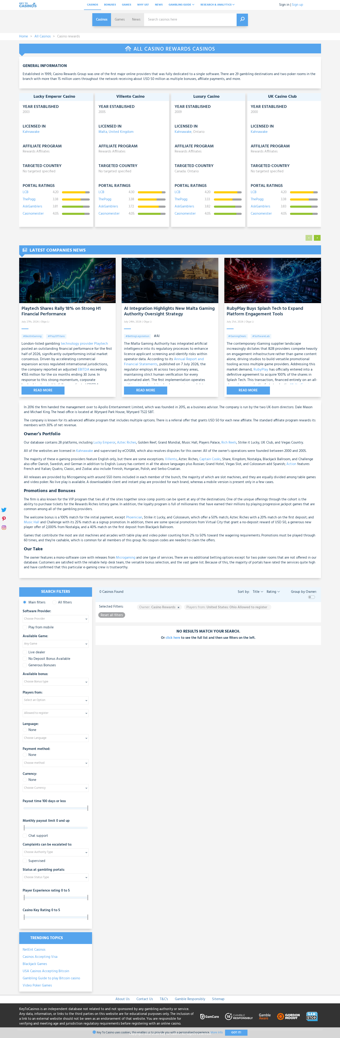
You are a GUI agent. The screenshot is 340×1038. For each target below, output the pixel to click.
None (32, 730)
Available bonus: (35, 674)
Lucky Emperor (104, 442)
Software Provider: (37, 611)
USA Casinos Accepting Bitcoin (46, 971)
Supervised (36, 861)
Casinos (92, 5)
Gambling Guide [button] (180, 5)
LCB (25, 192)
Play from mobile (41, 627)
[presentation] (309, 238)
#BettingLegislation (137, 336)
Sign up (297, 5)
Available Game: (35, 636)
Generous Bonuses (42, 665)
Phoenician (133, 517)
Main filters (36, 602)
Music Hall (31, 522)
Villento (170, 459)
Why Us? (143, 5)
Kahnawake (31, 132)
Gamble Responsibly (190, 999)
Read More (43, 390)
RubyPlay (260, 370)
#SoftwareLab (261, 336)
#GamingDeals (237, 336)
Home (23, 36)
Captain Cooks (209, 459)
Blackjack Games (35, 964)
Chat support (38, 836)
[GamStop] (312, 1016)
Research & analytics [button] (216, 5)
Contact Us (144, 999)
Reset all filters (112, 615)
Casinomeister (33, 213)
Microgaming (125, 557)
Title (256, 592)
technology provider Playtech (84, 344)
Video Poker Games (37, 985)
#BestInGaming (32, 336)
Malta (103, 132)
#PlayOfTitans (56, 336)
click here (173, 638)
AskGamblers (32, 206)
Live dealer (36, 652)
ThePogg (29, 199)
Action (290, 464)
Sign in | (285, 5)
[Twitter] (4, 510)
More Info (216, 1032)
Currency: (30, 774)
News (159, 5)
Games (126, 5)
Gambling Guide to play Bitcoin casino (51, 978)
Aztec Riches (126, 442)
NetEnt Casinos (34, 950)
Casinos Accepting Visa (40, 957)
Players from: (33, 692)
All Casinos (42, 36)
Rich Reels (228, 442)
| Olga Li (44, 322)
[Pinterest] (4, 519)
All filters (65, 602)
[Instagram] (4, 528)
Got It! (236, 1032)
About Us (122, 999)
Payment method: (36, 749)
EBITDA (83, 370)
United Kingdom (121, 132)
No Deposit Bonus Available (49, 659)
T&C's (164, 999)
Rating (271, 592)
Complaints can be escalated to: (47, 844)
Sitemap (218, 999)
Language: (31, 724)
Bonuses (110, 5)
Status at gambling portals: (44, 870)
